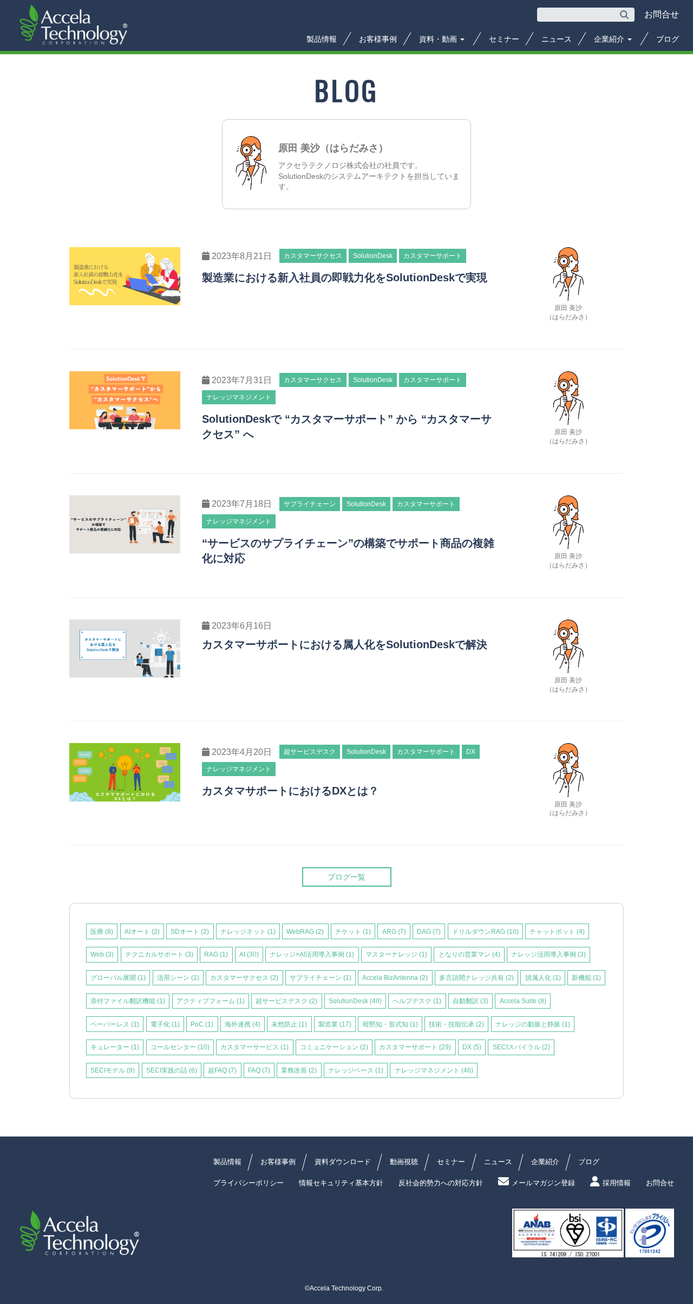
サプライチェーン (320, 978)
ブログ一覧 (346, 877)
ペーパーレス (114, 1024)
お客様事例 (378, 39)
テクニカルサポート (159, 954)
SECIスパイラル (521, 1047)
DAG (429, 931)
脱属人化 (543, 978)
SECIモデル (112, 1070)
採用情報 (617, 1183)
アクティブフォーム (210, 1001)
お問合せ (660, 1182)
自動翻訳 (470, 1001)
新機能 (586, 978)
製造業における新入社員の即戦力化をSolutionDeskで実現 (344, 277)
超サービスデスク (286, 1001)
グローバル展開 (118, 978)
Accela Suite (523, 1001)
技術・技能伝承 (456, 1024)
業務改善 (299, 1070)
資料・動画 (439, 39)
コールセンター (180, 1047)
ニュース (556, 39)
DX (471, 1047)
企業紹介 (610, 39)
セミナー (504, 39)
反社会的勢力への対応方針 (440, 1182)
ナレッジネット (248, 931)
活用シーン (178, 978)
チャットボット (557, 931)
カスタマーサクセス (244, 978)
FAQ (259, 1070)
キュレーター (114, 1047)
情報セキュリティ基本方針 (341, 1182)
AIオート (142, 931)
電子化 (165, 1024)
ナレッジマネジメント (434, 1070)
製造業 (334, 1024)
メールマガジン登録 (543, 1183)
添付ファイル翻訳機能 (127, 1001)
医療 (101, 931)
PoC (202, 1024)
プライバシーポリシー (248, 1182)
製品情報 (321, 39)
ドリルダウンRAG (485, 931)
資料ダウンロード (343, 1162)
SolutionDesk (355, 1001)
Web (102, 954)
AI (249, 954)
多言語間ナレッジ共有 (476, 978)
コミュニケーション (334, 1047)
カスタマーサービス (254, 1047)
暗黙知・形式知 (390, 1024)
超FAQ (222, 1070)
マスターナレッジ (396, 954)
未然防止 (289, 1024)
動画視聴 (404, 1162)
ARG (394, 931)
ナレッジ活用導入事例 (548, 954)
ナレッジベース (355, 1070)
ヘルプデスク (417, 1001)
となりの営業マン (469, 954)
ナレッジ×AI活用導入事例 (312, 954)
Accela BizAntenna (395, 978)
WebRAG (305, 931)
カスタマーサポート (415, 1047)
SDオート (190, 931)
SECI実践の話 (171, 1070)
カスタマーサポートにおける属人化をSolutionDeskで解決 (344, 644)
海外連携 (242, 1024)
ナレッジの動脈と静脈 (532, 1024)
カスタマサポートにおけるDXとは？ (290, 791)
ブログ (667, 39)
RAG (216, 954)
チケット (353, 931)
